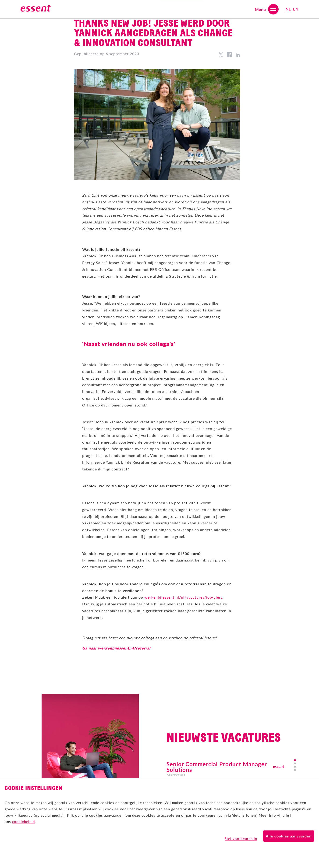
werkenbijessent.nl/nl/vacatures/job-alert (183, 597)
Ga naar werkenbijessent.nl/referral (116, 648)
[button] (295, 760)
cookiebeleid (23, 821)
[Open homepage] (36, 9)
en (295, 9)
